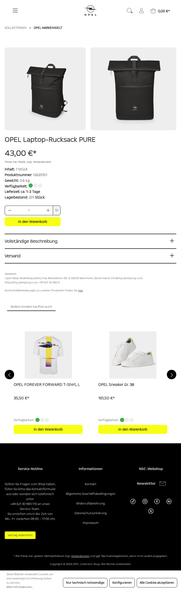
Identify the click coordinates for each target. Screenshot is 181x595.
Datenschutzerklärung (90, 513)
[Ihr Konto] (141, 10)
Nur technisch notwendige (85, 583)
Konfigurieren (122, 583)
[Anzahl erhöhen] (48, 210)
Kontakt (90, 484)
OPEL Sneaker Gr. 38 (116, 384)
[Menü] (15, 9)
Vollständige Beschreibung (31, 241)
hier (80, 290)
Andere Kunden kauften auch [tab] (31, 307)
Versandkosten (80, 556)
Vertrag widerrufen (20, 535)
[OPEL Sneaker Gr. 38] (132, 355)
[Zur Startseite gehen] (90, 10)
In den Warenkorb (32, 221)
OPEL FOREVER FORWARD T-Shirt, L (47, 384)
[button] (45, 88)
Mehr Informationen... (20, 587)
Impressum (91, 523)
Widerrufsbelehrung (90, 503)
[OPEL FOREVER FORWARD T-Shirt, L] (48, 355)
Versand (13, 256)
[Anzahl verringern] (10, 210)
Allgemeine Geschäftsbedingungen (90, 494)
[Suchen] (130, 10)
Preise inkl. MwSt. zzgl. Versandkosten (28, 162)
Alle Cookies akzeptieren (157, 583)
